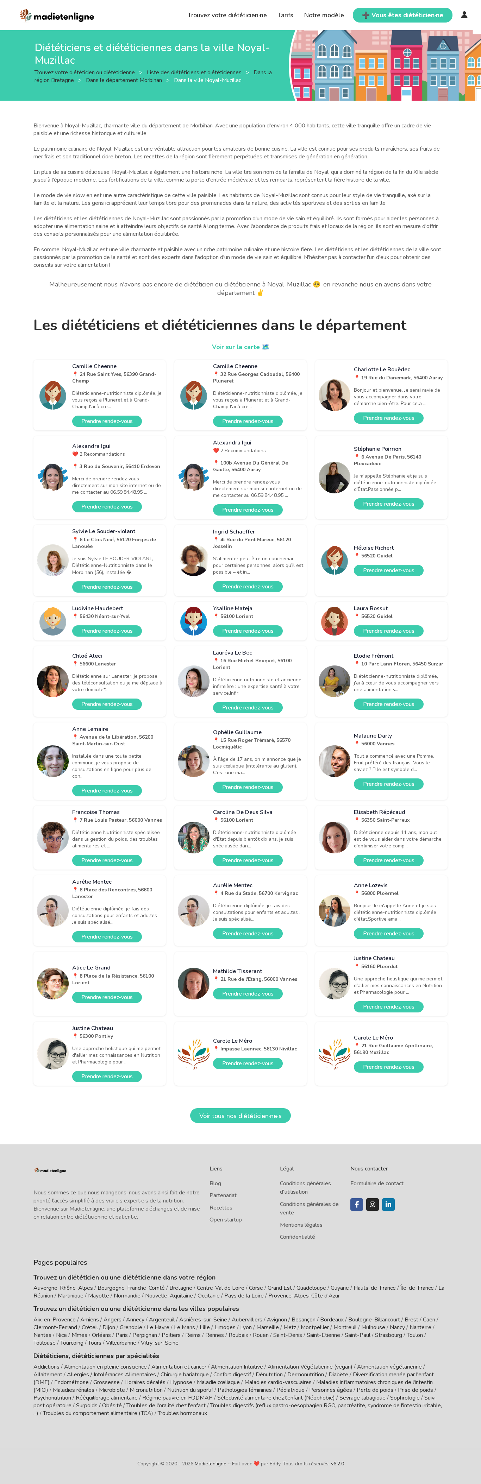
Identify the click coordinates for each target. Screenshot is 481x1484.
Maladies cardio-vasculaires (278, 1382)
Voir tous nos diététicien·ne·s (240, 1116)
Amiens (89, 1320)
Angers (112, 1320)
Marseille (267, 1327)
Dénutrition (269, 1374)
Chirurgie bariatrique (185, 1374)
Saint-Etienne (323, 1335)
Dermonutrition (306, 1374)
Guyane (340, 1288)
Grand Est (280, 1288)
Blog (215, 1183)
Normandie (127, 1296)
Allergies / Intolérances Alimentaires (111, 1374)
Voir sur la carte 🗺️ (240, 347)
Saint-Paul (357, 1335)
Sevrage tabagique (362, 1398)
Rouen (261, 1335)
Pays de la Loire (244, 1296)
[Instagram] (372, 1204)
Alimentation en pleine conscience (105, 1367)
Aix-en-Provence (54, 1320)
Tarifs (285, 15)
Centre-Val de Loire (220, 1288)
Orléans (101, 1335)
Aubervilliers (247, 1320)
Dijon (108, 1327)
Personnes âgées (330, 1390)
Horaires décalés (144, 1382)
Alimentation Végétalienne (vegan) (310, 1367)
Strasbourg (388, 1335)
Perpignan (144, 1335)
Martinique (70, 1296)
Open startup (226, 1220)
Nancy (397, 1327)
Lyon (246, 1327)
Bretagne (180, 1288)
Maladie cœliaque (218, 1382)
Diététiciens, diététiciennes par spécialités (96, 1356)
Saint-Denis (287, 1335)
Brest (411, 1320)
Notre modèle (324, 15)
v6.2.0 (337, 1463)
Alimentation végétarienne (389, 1367)
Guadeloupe (311, 1288)
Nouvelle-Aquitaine (169, 1296)
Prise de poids (415, 1390)
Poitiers (171, 1335)
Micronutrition (146, 1390)
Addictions (46, 1367)
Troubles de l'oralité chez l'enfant (166, 1405)
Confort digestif (232, 1374)
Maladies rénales (73, 1390)
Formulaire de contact (377, 1183)
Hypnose (181, 1382)
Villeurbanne (121, 1343)
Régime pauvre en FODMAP (177, 1398)
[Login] (464, 15)
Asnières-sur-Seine (203, 1320)
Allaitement (47, 1374)
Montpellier (315, 1327)
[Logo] (57, 14)
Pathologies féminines (245, 1390)
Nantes (42, 1335)
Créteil (90, 1327)
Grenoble (131, 1327)
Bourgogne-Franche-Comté (131, 1288)
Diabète (338, 1374)
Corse (256, 1288)
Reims (193, 1335)
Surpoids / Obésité (99, 1405)
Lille (205, 1327)
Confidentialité (297, 1237)
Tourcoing (71, 1343)
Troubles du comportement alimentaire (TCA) (98, 1413)
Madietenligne (210, 1463)
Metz (289, 1327)
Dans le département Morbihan (124, 80)
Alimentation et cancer (178, 1367)
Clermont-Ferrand (55, 1327)
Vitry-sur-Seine (160, 1343)
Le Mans (184, 1327)
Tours (94, 1343)
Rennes (214, 1335)
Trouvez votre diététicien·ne (227, 15)
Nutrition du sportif (190, 1390)
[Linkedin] (388, 1204)
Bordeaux (332, 1320)
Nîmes (79, 1335)
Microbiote (112, 1390)
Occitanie (209, 1296)
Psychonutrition (52, 1398)
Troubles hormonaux (182, 1413)
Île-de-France (417, 1288)
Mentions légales (301, 1225)
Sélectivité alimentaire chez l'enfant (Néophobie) (276, 1398)
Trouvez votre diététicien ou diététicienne (85, 72)
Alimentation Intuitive (237, 1367)
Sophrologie (405, 1398)
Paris (121, 1335)
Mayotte (98, 1296)
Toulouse (44, 1343)
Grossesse (106, 1382)
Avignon (277, 1320)
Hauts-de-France (375, 1288)
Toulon (415, 1335)
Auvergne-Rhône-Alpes (63, 1288)
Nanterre (420, 1327)
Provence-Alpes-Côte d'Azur (304, 1296)
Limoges (225, 1327)
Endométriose (71, 1382)
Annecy (135, 1320)
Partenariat (223, 1195)
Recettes (221, 1208)
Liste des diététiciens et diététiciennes (195, 72)
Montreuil (345, 1327)
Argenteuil (162, 1320)
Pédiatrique (290, 1390)
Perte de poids (375, 1390)
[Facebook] (356, 1204)
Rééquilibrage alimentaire (107, 1398)
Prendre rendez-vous (107, 421)
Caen (429, 1320)
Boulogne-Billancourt (374, 1320)
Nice (61, 1335)
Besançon (304, 1320)
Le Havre (158, 1327)
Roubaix (238, 1335)
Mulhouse (373, 1327)
